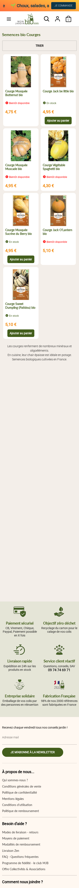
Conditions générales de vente (21, 786)
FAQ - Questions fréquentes (20, 856)
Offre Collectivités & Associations (23, 869)
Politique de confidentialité (19, 792)
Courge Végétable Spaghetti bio (54, 167)
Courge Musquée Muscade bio (16, 167)
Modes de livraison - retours (20, 832)
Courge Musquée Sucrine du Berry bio (18, 231)
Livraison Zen (10, 850)
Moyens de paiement (15, 838)
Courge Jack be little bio (58, 91)
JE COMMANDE (63, 5)
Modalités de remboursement (21, 844)
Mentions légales (13, 799)
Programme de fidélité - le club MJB (25, 863)
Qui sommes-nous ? (15, 780)
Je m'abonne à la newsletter (33, 752)
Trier (40, 45)
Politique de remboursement (20, 811)
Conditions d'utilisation (17, 805)
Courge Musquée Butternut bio (16, 93)
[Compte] (57, 16)
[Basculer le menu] (9, 19)
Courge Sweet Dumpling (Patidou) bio (20, 305)
